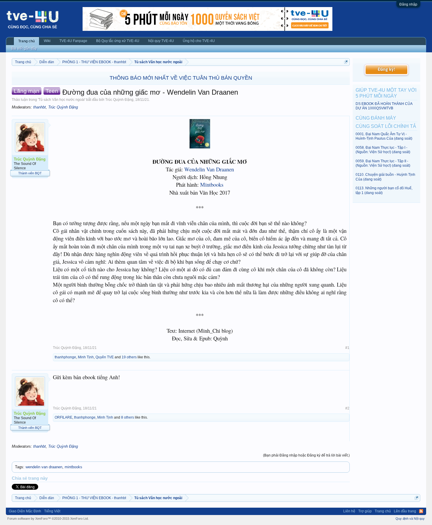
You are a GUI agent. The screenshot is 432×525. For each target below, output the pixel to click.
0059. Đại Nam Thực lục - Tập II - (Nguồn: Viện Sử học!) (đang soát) (383, 163)
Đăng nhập (408, 4)
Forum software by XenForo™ (48, 518)
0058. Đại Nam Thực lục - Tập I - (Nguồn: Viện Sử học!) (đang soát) (383, 150)
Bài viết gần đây (24, 48)
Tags (19, 467)
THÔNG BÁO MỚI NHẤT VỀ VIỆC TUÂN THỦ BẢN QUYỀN (181, 78)
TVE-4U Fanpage (73, 41)
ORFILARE (63, 417)
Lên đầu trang (405, 511)
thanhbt (39, 107)
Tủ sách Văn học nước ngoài (61, 100)
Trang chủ (26, 41)
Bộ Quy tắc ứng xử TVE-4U (117, 41)
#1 (347, 348)
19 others (129, 357)
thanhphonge (65, 357)
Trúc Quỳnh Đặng (119, 100)
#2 (347, 408)
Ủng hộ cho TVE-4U (199, 41)
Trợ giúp (365, 511)
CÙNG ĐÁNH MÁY (376, 118)
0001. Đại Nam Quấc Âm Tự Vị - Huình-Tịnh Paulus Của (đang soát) (384, 136)
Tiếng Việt (52, 511)
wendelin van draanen (44, 467)
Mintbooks (211, 184)
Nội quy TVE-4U (161, 41)
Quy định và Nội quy (410, 518)
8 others (127, 417)
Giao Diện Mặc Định (25, 511)
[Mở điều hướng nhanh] (346, 62)
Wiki (47, 41)
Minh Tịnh (86, 357)
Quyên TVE (105, 357)
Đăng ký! (386, 69)
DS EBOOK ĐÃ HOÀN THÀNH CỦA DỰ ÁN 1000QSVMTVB (384, 106)
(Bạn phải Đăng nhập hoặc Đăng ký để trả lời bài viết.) (306, 455)
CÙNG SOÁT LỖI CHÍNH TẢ (386, 126)
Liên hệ (349, 511)
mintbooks (73, 467)
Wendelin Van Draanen (209, 169)
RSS (421, 511)
